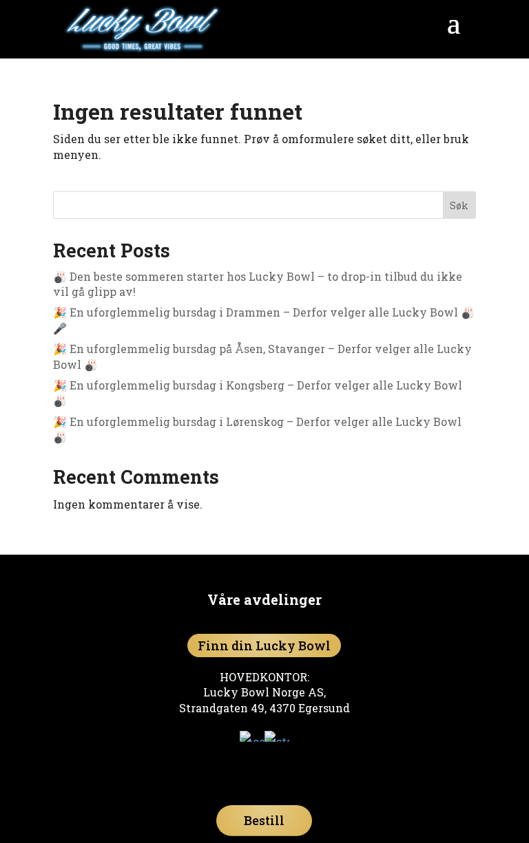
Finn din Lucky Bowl (264, 645)
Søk (459, 205)
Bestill (264, 820)
